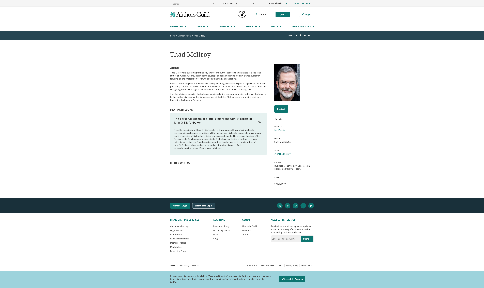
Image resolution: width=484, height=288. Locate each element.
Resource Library (221, 226)
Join (282, 14)
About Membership (179, 226)
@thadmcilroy (284, 153)
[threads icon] (286, 205)
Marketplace (176, 247)
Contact (281, 109)
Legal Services (177, 230)
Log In (308, 14)
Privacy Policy (292, 265)
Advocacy (246, 230)
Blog (215, 238)
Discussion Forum (178, 251)
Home (172, 36)
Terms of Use (251, 265)
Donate (262, 14)
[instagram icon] (279, 205)
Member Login (180, 205)
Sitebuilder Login (302, 3)
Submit (307, 238)
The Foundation (230, 3)
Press (253, 3)
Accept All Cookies (293, 279)
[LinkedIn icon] (310, 205)
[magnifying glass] (214, 3)
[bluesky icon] (294, 205)
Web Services (176, 234)
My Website (279, 130)
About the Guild (249, 226)
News (216, 234)
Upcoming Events (221, 230)
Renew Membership (179, 238)
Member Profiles (184, 36)
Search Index (306, 265)
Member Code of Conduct (272, 265)
